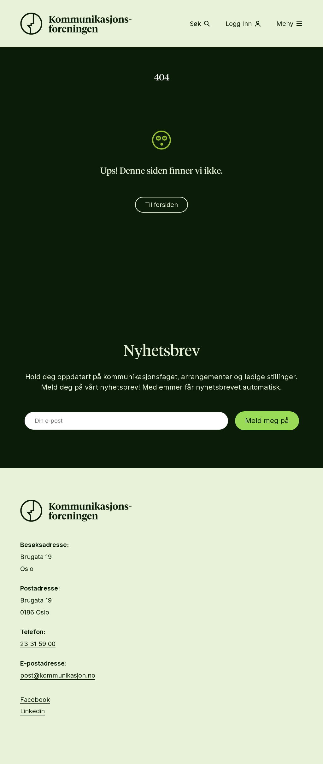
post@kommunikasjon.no (57, 675)
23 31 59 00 (38, 644)
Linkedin (32, 711)
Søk (195, 23)
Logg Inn (239, 23)
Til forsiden (161, 205)
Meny (284, 23)
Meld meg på (267, 420)
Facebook (35, 699)
